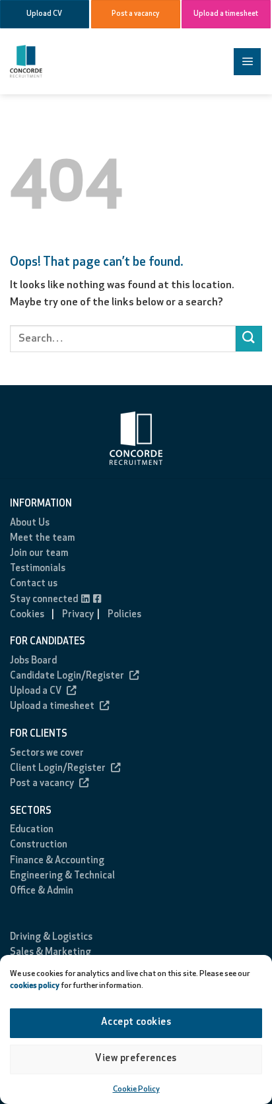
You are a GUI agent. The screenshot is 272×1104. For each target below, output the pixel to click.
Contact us (33, 584)
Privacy (78, 615)
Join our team (39, 554)
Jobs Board (33, 661)
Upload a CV (35, 691)
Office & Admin (41, 891)
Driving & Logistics (51, 937)
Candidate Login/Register (67, 676)
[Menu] (247, 61)
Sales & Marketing (50, 953)
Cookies (27, 615)
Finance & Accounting (57, 861)
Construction (38, 845)
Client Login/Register (58, 769)
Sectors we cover (47, 753)
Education (31, 830)
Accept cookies (136, 1022)
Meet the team (42, 538)
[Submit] (249, 339)
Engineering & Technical (62, 876)
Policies (124, 615)
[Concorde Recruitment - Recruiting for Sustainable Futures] (59, 61)
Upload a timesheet (52, 707)
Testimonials (37, 569)
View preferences (135, 1059)
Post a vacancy (42, 784)
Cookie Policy (136, 1089)
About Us (30, 523)
